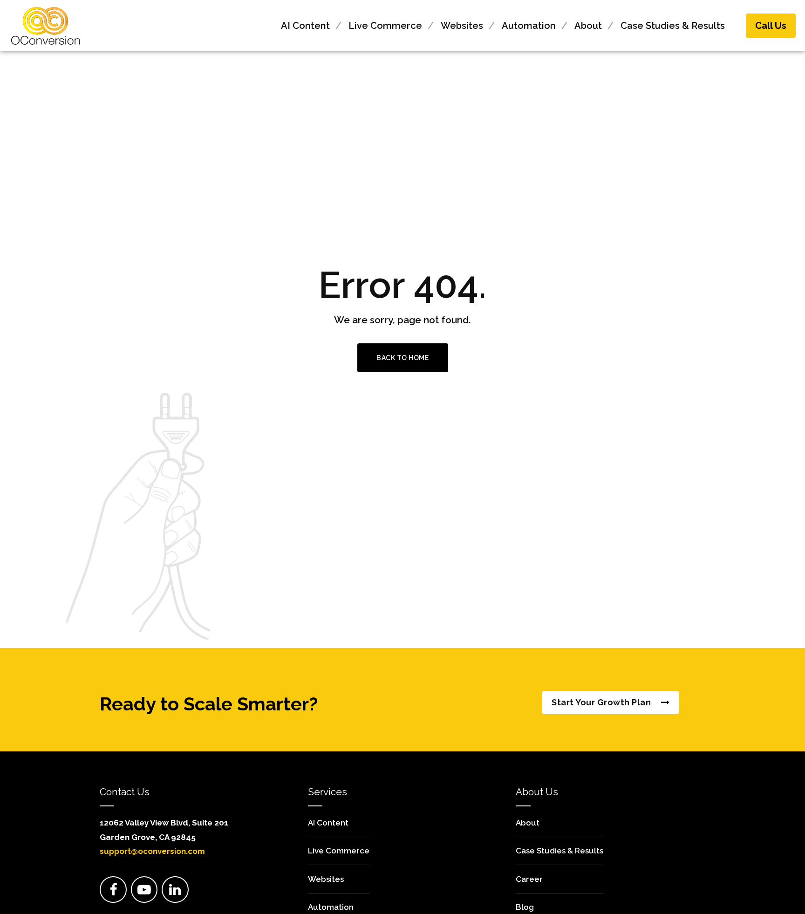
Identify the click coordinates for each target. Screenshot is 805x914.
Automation (529, 25)
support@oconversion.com (152, 851)
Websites (462, 25)
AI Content (305, 25)
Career (529, 879)
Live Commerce (385, 25)
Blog (525, 907)
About (588, 25)
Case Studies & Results (673, 25)
